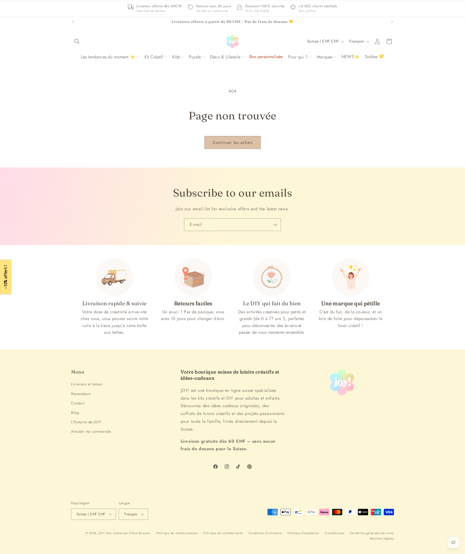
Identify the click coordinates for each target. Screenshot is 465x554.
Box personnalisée (266, 57)
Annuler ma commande (91, 431)
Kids (176, 57)
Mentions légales (382, 538)
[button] (77, 41)
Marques (324, 57)
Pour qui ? (298, 57)
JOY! (102, 533)
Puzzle (195, 57)
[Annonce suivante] (392, 22)
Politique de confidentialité (223, 533)
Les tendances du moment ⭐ (108, 57)
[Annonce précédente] (73, 22)
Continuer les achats (233, 142)
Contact (77, 403)
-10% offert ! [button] (5, 277)
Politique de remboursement (177, 533)
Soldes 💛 (374, 57)
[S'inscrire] (275, 224)
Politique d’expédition (303, 533)
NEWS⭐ (350, 57)
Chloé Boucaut (140, 533)
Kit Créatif (154, 57)
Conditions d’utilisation (265, 533)
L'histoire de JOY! (86, 422)
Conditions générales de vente (372, 533)
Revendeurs (81, 393)
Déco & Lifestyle (225, 57)
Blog (75, 412)
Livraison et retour (87, 384)
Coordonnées (334, 533)
